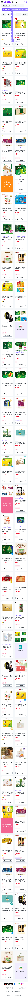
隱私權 (14, 995)
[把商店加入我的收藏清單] (25, 336)
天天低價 (11, 22)
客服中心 (8, 991)
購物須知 (19, 991)
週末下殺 (11, 32)
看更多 (11, 41)
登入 (24, 2)
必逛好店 (11, 28)
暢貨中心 (11, 16)
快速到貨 (11, 19)
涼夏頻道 (11, 25)
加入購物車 (8, 44)
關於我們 (14, 991)
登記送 (11, 13)
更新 (25, 988)
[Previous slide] (2, 24)
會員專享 (11, 35)
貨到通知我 (7, 102)
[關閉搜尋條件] (9, 5)
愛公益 (11, 38)
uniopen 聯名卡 (18, 9)
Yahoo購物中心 (10, 2)
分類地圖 (19, 995)
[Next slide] (26, 24)
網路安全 (9, 995)
